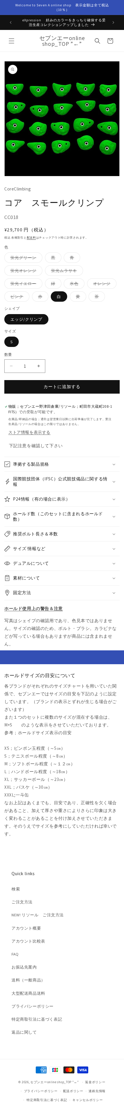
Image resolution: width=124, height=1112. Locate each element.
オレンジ (103, 285)
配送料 (31, 237)
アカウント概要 (26, 928)
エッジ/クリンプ (26, 319)
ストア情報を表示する (29, 432)
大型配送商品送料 (28, 993)
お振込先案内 (24, 967)
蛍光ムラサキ (66, 272)
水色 (76, 285)
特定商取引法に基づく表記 (37, 1019)
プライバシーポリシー (33, 1006)
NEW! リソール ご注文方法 (38, 914)
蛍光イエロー (25, 285)
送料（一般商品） (28, 980)
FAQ (15, 954)
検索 (16, 889)
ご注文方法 (22, 902)
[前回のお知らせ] (10, 22)
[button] (11, 41)
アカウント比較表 (28, 941)
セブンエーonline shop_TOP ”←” (54, 1082)
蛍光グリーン (25, 259)
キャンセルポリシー (87, 1100)
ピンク (18, 298)
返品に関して (24, 1032)
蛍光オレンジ (25, 272)
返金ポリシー (95, 1082)
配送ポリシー (73, 1091)
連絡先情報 (97, 1091)
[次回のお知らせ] (113, 22)
